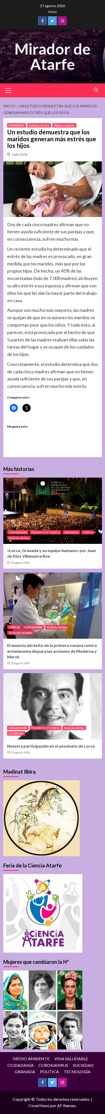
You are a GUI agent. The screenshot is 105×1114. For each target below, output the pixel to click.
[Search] (96, 89)
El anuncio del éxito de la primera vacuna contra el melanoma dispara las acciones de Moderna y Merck (52, 651)
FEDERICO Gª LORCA (45, 532)
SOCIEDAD (16, 733)
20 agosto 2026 (20, 562)
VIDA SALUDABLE (21, 632)
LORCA (88, 532)
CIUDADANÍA (18, 532)
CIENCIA (14, 627)
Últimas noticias (64, 125)
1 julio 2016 (19, 154)
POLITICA (49, 1071)
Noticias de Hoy (39, 125)
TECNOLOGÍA (77, 1071)
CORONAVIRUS (53, 1065)
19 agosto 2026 (20, 752)
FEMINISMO (16, 125)
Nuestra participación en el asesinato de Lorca (51, 746)
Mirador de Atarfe (52, 56)
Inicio (52, 11)
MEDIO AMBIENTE (31, 1058)
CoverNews (39, 1105)
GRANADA (71, 532)
